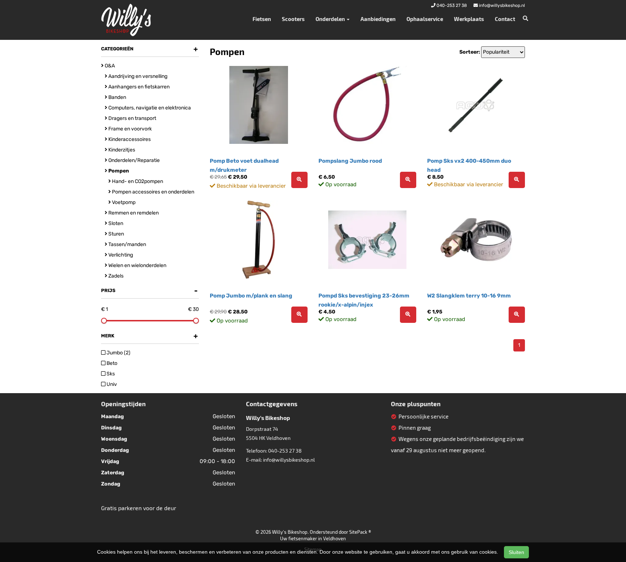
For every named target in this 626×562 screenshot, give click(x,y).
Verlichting (120, 255)
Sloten (115, 223)
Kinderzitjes (121, 150)
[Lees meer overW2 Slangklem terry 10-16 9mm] (517, 315)
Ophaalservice (424, 19)
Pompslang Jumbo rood (350, 161)
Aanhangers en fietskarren (138, 87)
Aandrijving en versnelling (137, 76)
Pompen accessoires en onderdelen (152, 192)
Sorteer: (469, 52)
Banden (116, 97)
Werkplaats (469, 19)
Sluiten (516, 552)
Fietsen (262, 19)
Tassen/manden (126, 244)
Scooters (293, 19)
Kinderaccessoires (129, 139)
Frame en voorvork (129, 129)
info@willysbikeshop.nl (289, 460)
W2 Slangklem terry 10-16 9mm (469, 295)
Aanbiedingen (378, 19)
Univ (111, 384)
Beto (111, 363)
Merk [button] (149, 336)
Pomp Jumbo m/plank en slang (251, 295)
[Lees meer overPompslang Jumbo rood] (408, 180)
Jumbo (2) (117, 353)
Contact (505, 19)
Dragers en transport (131, 118)
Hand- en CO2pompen (137, 181)
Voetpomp (123, 202)
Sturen (115, 234)
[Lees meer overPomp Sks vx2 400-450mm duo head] (517, 180)
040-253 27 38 (285, 450)
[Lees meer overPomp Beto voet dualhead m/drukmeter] (299, 180)
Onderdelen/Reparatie (133, 160)
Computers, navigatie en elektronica (149, 108)
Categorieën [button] (149, 49)
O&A (109, 66)
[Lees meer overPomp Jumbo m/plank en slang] (299, 315)
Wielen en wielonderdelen (136, 265)
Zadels (115, 276)
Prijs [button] (149, 290)
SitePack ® (360, 532)
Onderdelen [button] (331, 19)
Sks (110, 374)
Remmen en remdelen (133, 213)
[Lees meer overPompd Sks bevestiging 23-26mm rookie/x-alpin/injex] (408, 315)
